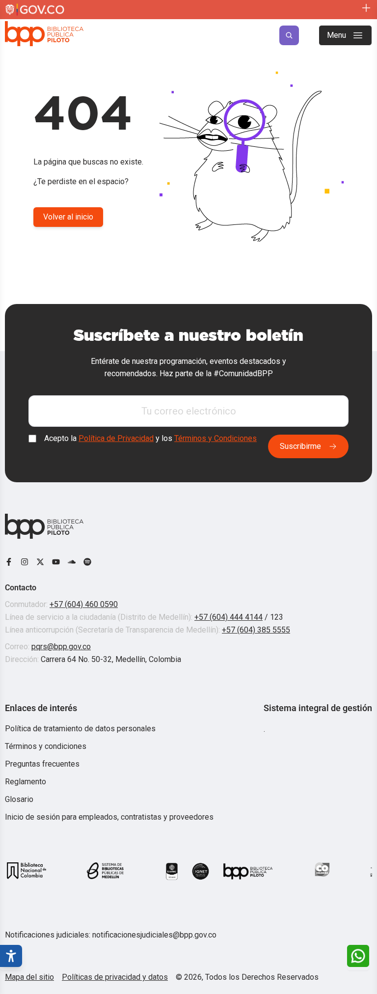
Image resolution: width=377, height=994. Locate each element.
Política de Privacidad (116, 438)
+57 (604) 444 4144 (228, 617)
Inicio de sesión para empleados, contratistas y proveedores (109, 817)
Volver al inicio (68, 216)
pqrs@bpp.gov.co (61, 646)
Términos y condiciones (45, 746)
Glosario (19, 799)
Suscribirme (300, 446)
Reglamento (25, 781)
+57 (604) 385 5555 (256, 630)
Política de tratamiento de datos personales (80, 728)
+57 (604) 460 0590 (84, 604)
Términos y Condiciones (215, 438)
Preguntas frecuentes (42, 764)
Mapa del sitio (29, 977)
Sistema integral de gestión (318, 708)
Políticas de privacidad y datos (115, 977)
